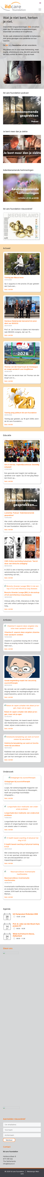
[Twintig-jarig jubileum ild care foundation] (22, 409)
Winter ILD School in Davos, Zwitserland (23, 935)
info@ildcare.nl (9, 1164)
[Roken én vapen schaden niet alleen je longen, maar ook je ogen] (22, 708)
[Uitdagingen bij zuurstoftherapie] (22, 778)
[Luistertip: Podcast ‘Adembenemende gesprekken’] (22, 509)
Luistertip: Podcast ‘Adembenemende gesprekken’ (19, 514)
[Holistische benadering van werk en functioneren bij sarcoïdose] (22, 739)
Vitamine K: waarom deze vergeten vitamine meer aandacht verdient (21, 633)
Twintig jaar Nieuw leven (14, 277)
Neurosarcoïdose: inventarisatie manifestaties (16, 879)
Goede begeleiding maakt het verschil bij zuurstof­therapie (20, 681)
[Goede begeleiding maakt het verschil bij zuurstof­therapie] (22, 677)
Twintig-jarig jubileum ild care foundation (20, 412)
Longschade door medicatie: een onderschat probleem (21, 814)
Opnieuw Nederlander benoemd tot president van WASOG (20, 322)
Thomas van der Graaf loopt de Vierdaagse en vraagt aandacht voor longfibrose (21, 368)
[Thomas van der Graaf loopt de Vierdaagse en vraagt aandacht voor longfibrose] (22, 363)
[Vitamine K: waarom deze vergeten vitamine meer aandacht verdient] (22, 628)
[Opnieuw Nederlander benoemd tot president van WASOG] (22, 317)
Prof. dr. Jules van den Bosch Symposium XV (26, 925)
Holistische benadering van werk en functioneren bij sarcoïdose (21, 744)
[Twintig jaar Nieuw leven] (22, 274)
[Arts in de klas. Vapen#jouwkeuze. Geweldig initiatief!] (22, 461)
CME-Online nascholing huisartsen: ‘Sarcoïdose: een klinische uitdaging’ (21, 562)
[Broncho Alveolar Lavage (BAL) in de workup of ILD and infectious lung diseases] (22, 589)
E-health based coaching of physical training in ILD (21, 845)
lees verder (8, 289)
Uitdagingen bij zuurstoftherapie (17, 781)
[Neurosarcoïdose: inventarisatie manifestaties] (22, 874)
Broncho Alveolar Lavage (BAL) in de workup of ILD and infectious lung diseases (21, 593)
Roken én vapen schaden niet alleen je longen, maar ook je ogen (21, 713)
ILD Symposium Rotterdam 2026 (25, 914)
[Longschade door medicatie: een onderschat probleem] (22, 809)
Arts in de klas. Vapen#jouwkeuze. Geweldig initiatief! (21, 466)
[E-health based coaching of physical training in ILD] (22, 840)
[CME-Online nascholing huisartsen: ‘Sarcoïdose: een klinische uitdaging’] (22, 557)
